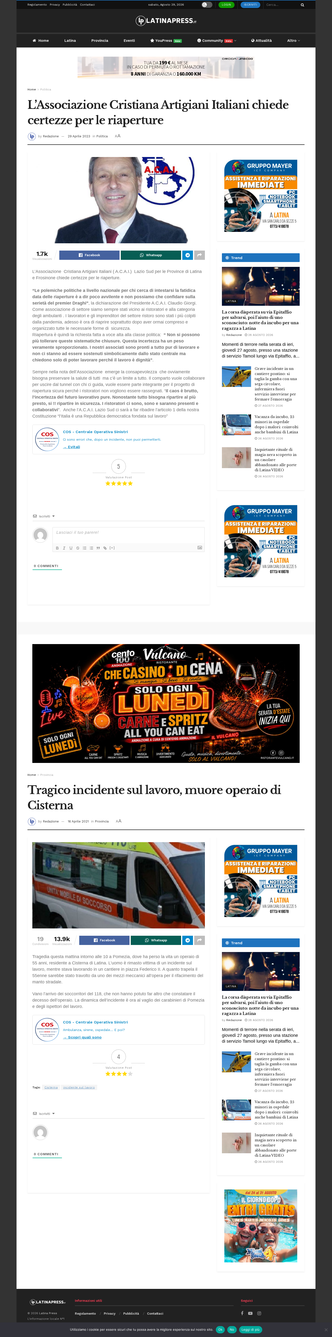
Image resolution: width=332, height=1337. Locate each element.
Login (226, 4)
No (232, 1329)
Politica (45, 89)
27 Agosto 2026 (270, 405)
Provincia (99, 40)
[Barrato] (77, 548)
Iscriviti (250, 4)
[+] (112, 548)
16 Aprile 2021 (78, 821)
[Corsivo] (64, 548)
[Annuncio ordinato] (84, 548)
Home (43, 40)
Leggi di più (251, 1329)
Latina (70, 40)
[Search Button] (301, 4)
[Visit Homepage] (166, 20)
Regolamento (37, 4)
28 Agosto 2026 (260, 335)
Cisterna (51, 1087)
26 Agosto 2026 (270, 438)
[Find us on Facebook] (242, 1313)
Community (216, 40)
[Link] (105, 548)
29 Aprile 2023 (79, 136)
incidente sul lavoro (79, 1087)
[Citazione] (98, 548)
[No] (325, 1329)
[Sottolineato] (71, 548)
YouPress (167, 40)
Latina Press (48, 1313)
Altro (292, 40)
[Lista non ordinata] (91, 548)
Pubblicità (70, 4)
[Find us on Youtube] (250, 1313)
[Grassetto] (57, 548)
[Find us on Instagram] (259, 1313)
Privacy (55, 4)
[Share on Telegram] (187, 255)
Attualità (263, 40)
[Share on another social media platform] (199, 255)
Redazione (51, 136)
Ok (220, 1329)
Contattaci (87, 4)
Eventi (129, 40)
